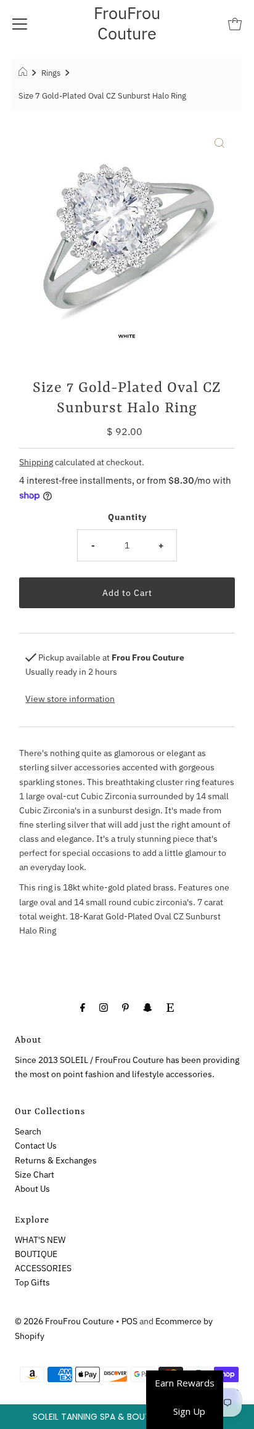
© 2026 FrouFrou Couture (64, 1321)
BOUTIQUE (36, 1254)
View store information (70, 698)
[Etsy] (170, 1006)
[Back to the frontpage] (24, 73)
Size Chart (34, 1174)
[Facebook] (82, 1006)
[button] (127, 1416)
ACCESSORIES (43, 1268)
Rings (50, 73)
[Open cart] (235, 23)
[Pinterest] (125, 1006)
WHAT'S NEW (40, 1239)
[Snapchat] (147, 1006)
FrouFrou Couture (127, 23)
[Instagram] (103, 1006)
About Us (32, 1188)
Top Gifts (32, 1282)
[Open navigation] (19, 23)
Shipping (36, 462)
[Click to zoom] (219, 142)
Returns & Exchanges (56, 1160)
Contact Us (36, 1145)
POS (129, 1321)
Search (28, 1131)
